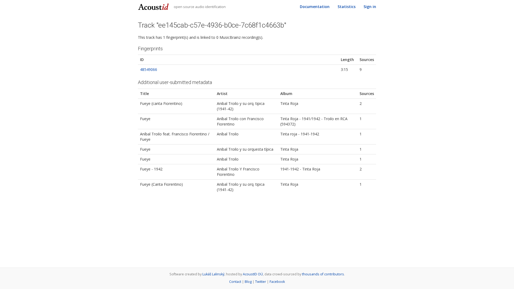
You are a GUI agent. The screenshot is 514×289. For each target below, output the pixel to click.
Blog (248, 281)
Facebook (277, 281)
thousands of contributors (323, 274)
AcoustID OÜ (253, 274)
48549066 (148, 69)
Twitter (260, 281)
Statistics (347, 6)
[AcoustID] (154, 6)
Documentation (315, 6)
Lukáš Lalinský (213, 274)
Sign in (370, 6)
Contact (235, 281)
